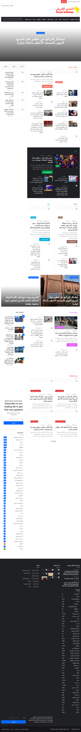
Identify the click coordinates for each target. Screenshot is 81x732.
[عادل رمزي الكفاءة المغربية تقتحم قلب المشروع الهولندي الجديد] (48, 179)
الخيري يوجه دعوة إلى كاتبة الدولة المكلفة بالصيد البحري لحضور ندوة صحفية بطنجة (9, 85)
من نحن (12, 729)
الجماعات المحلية (26, 570)
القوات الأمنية (35, 583)
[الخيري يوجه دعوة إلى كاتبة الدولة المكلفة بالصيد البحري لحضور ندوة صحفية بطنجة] (19, 84)
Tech (45, 312)
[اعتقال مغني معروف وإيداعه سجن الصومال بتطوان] (73, 93)
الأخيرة (21, 66)
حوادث (56, 19)
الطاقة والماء (19, 521)
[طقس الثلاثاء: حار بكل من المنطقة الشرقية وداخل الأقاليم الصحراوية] (57, 578)
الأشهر (13, 66)
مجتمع (21, 452)
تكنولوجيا (44, 19)
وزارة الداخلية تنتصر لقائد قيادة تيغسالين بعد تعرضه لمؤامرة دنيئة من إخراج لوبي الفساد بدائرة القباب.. (8, 320)
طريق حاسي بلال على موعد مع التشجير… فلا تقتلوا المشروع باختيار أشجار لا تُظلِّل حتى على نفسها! (36, 333)
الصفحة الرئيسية (24, 729)
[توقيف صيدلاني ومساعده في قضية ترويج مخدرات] (52, 101)
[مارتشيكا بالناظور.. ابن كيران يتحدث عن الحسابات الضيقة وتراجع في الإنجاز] (76, 246)
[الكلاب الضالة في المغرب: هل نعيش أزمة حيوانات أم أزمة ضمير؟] (52, 340)
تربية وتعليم (19, 472)
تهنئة (21, 531)
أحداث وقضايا (66, 19)
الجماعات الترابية (18, 493)
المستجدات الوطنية (33, 277)
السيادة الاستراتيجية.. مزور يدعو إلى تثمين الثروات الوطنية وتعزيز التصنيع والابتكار (40, 225)
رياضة (37, 150)
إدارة (21, 505)
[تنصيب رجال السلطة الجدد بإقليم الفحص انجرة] (19, 95)
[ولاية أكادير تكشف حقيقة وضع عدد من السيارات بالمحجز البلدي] (19, 102)
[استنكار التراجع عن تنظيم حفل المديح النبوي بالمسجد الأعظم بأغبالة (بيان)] (19, 74)
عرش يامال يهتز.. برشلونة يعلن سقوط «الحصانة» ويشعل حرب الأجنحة (42, 160)
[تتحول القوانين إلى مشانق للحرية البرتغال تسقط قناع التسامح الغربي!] (50, 579)
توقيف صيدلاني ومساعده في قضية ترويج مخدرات (38, 105)
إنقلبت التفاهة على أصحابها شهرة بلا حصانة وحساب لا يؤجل (61, 139)
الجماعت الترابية (35, 573)
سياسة (34, 19)
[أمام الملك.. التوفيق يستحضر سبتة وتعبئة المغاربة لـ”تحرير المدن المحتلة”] (19, 112)
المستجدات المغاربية (17, 523)
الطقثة (29, 581)
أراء (21, 513)
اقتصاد (60, 19)
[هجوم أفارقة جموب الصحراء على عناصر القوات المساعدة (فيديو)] (73, 104)
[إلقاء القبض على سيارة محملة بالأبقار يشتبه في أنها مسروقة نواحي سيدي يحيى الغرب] (48, 113)
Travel (41, 312)
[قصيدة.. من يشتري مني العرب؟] (19, 330)
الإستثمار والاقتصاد (18, 541)
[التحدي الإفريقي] (67, 10)
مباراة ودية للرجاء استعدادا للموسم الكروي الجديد (61, 180)
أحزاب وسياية (19, 467)
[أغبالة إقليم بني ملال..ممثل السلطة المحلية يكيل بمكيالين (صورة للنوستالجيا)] (19, 361)
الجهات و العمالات (34, 578)
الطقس (20, 447)
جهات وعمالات (19, 485)
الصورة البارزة (35, 581)
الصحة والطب (50, 19)
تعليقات (5, 66)
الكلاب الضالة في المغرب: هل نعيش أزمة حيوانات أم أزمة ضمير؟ (36, 344)
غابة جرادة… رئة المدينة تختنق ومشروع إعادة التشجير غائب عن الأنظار (61, 353)
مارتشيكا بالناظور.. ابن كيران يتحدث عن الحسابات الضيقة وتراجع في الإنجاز (62, 251)
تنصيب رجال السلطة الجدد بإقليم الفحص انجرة (8, 94)
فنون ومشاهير (28, 19)
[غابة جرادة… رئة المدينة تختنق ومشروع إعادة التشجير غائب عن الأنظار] (76, 350)
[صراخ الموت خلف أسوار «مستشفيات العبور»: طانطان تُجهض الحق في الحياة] (44, 578)
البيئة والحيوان (19, 533)
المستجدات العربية (18, 450)
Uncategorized (18, 480)
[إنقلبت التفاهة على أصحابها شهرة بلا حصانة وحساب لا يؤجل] (76, 136)
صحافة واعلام (19, 508)
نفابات (21, 528)
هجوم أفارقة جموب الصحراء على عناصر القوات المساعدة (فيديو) (61, 105)
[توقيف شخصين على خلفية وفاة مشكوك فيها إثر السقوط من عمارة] (73, 113)
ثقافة (21, 500)
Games (54, 312)
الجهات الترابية (27, 573)
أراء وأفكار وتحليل (18, 477)
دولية (21, 442)
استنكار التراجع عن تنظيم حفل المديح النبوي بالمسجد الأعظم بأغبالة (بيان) (40, 41)
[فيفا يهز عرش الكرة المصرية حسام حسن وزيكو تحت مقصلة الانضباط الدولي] (48, 188)
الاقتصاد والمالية (18, 510)
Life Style (49, 312)
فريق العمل (17, 729)
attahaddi (49, 72)
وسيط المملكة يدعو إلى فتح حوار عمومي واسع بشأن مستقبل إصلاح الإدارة (62, 264)
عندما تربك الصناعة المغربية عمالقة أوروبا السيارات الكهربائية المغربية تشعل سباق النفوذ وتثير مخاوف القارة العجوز (35, 251)
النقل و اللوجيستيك (27, 583)
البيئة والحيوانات (72, 606)
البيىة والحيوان (19, 536)
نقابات (21, 526)
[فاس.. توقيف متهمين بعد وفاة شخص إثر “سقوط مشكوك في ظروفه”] (48, 93)
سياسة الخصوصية (5, 729)
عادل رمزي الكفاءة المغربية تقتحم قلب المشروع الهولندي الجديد (36, 180)
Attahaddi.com (75, 729)
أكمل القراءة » (47, 86)
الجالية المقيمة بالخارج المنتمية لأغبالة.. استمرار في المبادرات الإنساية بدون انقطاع (8, 351)
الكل (44, 67)
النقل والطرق (19, 490)
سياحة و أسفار (19, 498)
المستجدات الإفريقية (74, 19)
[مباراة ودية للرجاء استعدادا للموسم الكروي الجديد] (73, 179)
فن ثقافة (20, 516)
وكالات (20, 462)
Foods (76, 604)
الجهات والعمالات (35, 575)
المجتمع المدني (40, 33)
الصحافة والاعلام (26, 578)
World (37, 312)
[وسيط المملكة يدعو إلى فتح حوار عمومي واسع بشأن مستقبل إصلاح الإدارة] (73, 261)
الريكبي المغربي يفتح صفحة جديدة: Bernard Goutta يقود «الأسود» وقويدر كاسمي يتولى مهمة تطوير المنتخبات (61, 191)
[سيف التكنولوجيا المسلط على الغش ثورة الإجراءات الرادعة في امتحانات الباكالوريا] (49, 260)
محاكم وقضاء (19, 457)
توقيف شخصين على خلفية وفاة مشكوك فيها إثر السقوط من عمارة (61, 114)
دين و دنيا (20, 488)
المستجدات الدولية (18, 503)
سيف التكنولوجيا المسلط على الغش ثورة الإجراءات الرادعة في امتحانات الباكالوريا (35, 265)
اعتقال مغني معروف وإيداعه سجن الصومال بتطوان (61, 94)
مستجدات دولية (18, 538)
